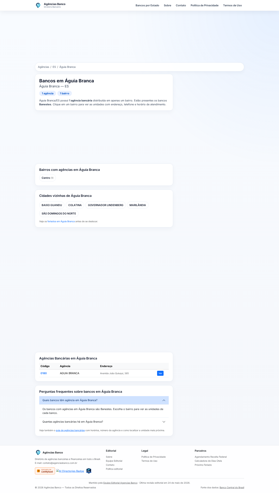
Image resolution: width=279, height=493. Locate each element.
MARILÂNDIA (137, 205)
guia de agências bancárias (70, 430)
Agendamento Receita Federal (211, 456)
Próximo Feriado (203, 464)
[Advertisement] (139, 37)
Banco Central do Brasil (232, 487)
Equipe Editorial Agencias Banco (120, 482)
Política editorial (114, 468)
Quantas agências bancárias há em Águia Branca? (72, 421)
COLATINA (75, 205)
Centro (47, 177)
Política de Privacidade (204, 5)
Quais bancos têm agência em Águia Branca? (69, 400)
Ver (160, 373)
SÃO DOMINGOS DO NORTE (59, 213)
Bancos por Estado (147, 5)
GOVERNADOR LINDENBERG (105, 205)
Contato (181, 5)
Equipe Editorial (114, 460)
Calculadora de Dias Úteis (208, 460)
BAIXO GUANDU (52, 205)
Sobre (167, 5)
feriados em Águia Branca (61, 221)
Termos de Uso (232, 5)
